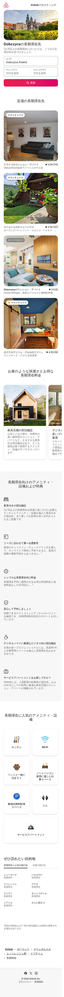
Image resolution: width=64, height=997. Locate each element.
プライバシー (25, 981)
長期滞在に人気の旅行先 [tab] (16, 865)
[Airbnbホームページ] (6, 5)
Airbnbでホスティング (43, 5)
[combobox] (30, 62)
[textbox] (17, 73)
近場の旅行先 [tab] (39, 865)
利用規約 (38, 981)
